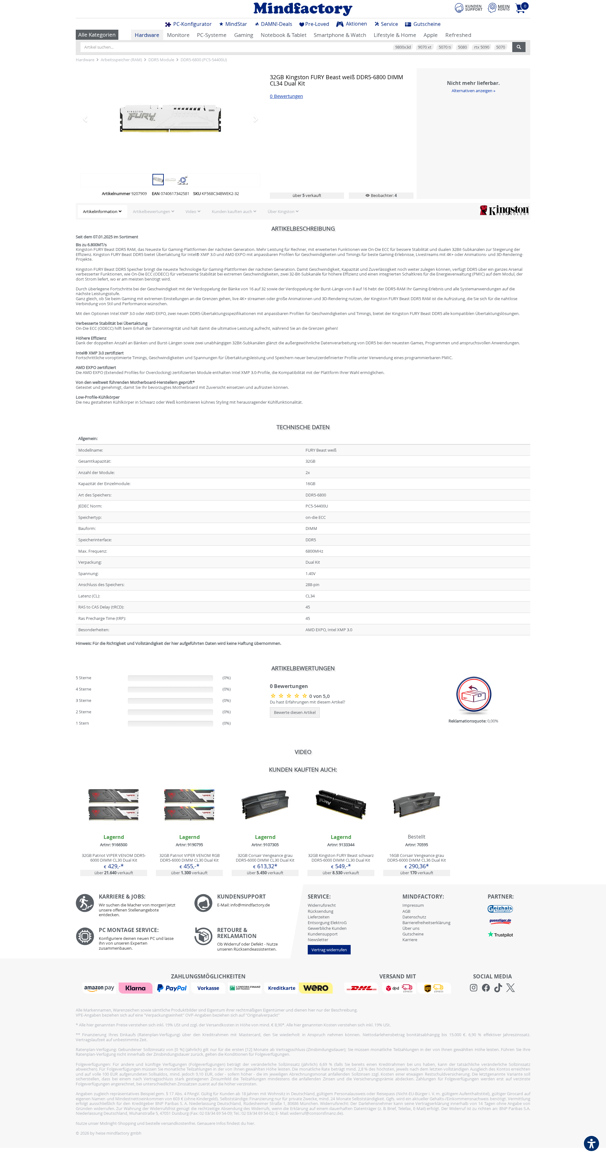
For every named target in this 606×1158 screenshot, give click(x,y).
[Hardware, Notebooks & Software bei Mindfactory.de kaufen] (303, 9)
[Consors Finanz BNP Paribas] (245, 987)
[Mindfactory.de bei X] (510, 988)
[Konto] (498, 8)
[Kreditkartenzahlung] (281, 987)
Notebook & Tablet (283, 35)
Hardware (147, 35)
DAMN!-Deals (276, 24)
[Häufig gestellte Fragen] (248, 903)
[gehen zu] (76, 651)
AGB (406, 911)
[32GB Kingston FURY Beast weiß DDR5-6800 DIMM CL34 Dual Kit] (158, 179)
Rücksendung (320, 911)
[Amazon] (100, 987)
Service (389, 24)
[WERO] (316, 987)
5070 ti (445, 47)
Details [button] (113, 819)
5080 (462, 47)
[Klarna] (136, 987)
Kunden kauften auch (232, 211)
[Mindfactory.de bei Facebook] (486, 988)
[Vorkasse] (209, 987)
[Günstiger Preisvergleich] (500, 921)
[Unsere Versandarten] (397, 987)
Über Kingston (281, 211)
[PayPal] (172, 987)
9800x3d (403, 47)
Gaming (243, 35)
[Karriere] (130, 907)
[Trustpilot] (500, 934)
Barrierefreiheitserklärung (426, 922)
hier (250, 1123)
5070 (500, 47)
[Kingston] (504, 210)
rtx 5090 (481, 47)
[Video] (170, 118)
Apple (431, 35)
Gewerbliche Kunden (327, 928)
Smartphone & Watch (340, 35)
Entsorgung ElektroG (327, 922)
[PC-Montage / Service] (130, 940)
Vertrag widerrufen (329, 950)
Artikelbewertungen (151, 211)
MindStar (235, 24)
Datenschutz (414, 917)
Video (191, 211)
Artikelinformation (100, 211)
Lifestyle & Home (395, 35)
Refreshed (458, 35)
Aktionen (356, 23)
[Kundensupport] (468, 7)
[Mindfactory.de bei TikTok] (498, 988)
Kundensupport (323, 934)
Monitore (178, 35)
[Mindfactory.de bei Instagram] (473, 988)
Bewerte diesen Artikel (295, 712)
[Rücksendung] (248, 940)
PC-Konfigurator (192, 24)
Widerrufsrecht (322, 905)
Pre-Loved (317, 24)
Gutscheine (426, 24)
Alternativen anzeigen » (473, 90)
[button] (94, 118)
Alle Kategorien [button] (97, 34)
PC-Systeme (212, 35)
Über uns (410, 928)
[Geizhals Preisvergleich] (500, 909)
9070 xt (424, 47)
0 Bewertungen (286, 96)
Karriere (409, 939)
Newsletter (318, 939)
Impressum (413, 905)
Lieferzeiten (319, 917)
